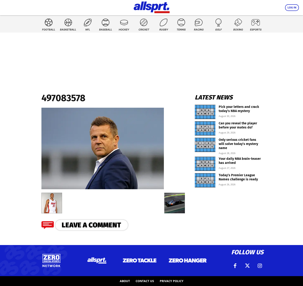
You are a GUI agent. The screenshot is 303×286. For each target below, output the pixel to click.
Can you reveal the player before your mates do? (238, 125)
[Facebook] (235, 266)
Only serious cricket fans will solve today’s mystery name (238, 144)
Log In (292, 7)
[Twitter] (247, 266)
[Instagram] (260, 266)
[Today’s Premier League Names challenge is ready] (205, 180)
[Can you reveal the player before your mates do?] (205, 128)
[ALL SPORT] (152, 6)
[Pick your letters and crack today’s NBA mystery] (205, 112)
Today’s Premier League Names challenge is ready (238, 177)
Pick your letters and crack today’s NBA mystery (239, 109)
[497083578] (102, 188)
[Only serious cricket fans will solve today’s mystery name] (205, 145)
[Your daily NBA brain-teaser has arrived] (205, 164)
